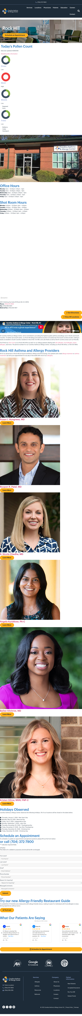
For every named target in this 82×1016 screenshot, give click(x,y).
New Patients (72, 983)
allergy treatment (67, 353)
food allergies (68, 342)
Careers (56, 994)
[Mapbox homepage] (4, 298)
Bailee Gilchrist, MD (10, 711)
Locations (57, 990)
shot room (12, 342)
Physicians (57, 986)
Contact (56, 998)
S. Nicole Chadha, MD (11, 554)
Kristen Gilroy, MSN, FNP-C (14, 800)
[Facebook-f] (7, 1007)
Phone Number (4, 874)
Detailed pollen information (9, 54)
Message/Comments (6, 885)
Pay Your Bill (71, 992)
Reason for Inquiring (6, 880)
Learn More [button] (7, 423)
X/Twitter (2, 848)
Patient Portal (72, 996)
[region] (41, 258)
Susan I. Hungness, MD (12, 419)
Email (2, 868)
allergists (50, 355)
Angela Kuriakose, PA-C (12, 622)
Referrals (37, 994)
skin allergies (59, 342)
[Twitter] (3, 1007)
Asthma (37, 986)
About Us (56, 981)
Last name (3, 862)
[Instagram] (10, 1007)
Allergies (37, 981)
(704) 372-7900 (9, 304)
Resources (38, 990)
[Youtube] (13, 1007)
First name (3, 856)
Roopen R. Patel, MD (11, 487)
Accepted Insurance (74, 987)
